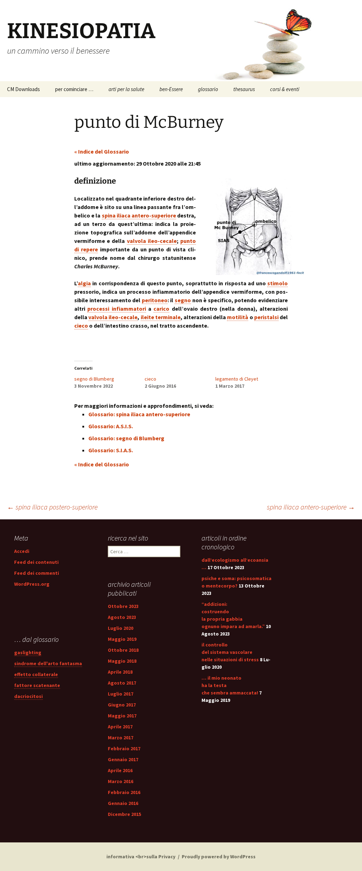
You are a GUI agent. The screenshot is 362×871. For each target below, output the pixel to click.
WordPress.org (31, 584)
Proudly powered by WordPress (219, 856)
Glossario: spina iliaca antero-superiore (139, 414)
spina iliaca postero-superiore (52, 506)
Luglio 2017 (120, 694)
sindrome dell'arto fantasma (48, 663)
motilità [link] (237, 317)
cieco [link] (81, 325)
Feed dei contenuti (36, 562)
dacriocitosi (28, 696)
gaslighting (27, 652)
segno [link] (183, 300)
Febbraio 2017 (124, 748)
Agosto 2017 (122, 683)
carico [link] (161, 308)
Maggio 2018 (122, 661)
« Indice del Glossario (101, 151)
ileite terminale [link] (161, 317)
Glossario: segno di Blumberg (126, 438)
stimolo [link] (277, 283)
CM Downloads (23, 89)
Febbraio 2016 (124, 792)
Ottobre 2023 (123, 606)
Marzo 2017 (120, 737)
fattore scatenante (37, 685)
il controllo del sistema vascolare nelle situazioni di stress (230, 652)
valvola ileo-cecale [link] (152, 240)
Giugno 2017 (122, 705)
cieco (150, 379)
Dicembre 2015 (124, 814)
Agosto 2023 (122, 617)
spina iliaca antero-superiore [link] (139, 215)
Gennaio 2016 (123, 803)
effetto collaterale (36, 674)
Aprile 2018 (120, 672)
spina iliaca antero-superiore (311, 506)
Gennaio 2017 (123, 759)
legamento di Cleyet (236, 379)
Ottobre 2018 (123, 650)
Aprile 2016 (120, 770)
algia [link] (84, 283)
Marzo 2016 (120, 781)
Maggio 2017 (122, 715)
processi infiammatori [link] (116, 308)
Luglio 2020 (120, 628)
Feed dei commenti (36, 573)
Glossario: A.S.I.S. (110, 426)
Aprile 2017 (120, 726)
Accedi (21, 551)
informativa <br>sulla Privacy (140, 856)
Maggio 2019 (122, 639)
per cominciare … (74, 89)
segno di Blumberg (94, 379)
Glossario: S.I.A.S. (110, 450)
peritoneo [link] (155, 300)
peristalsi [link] (266, 317)
